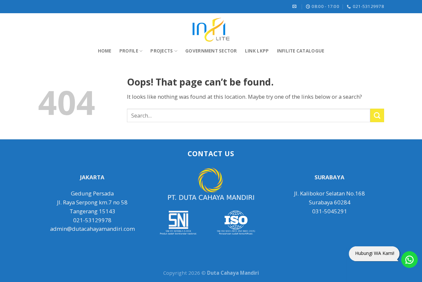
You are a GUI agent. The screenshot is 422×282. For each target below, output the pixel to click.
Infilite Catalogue (300, 51)
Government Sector (211, 51)
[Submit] (377, 115)
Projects (161, 51)
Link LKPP (257, 51)
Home (104, 51)
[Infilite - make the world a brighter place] (211, 29)
